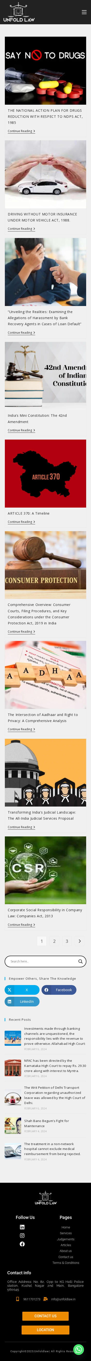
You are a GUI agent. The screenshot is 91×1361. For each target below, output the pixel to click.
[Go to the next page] (79, 941)
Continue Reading (21, 131)
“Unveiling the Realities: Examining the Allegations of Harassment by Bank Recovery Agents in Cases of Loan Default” (45, 317)
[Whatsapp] (78, 1349)
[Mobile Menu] (84, 12)
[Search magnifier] (80, 961)
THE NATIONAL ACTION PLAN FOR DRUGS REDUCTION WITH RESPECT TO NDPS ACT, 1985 (45, 116)
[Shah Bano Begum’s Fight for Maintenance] (13, 1125)
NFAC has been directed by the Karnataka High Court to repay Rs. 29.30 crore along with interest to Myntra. (55, 1065)
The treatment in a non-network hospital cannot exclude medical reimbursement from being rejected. (52, 1149)
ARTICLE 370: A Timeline (29, 513)
